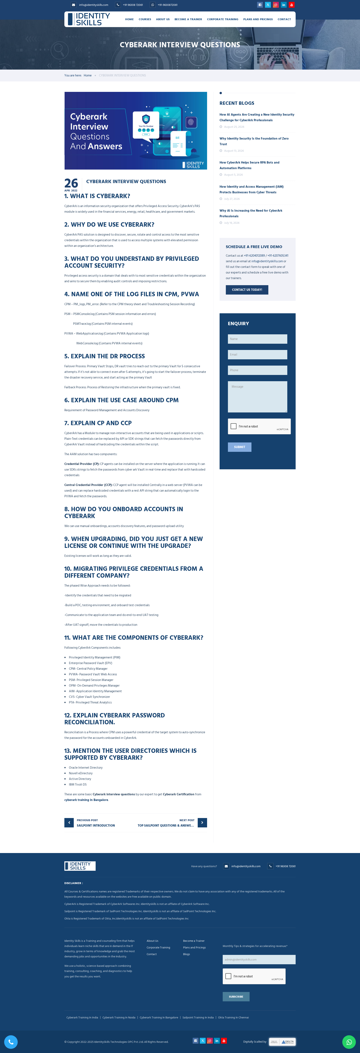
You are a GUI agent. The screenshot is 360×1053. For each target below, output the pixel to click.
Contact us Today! (247, 289)
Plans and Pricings (258, 19)
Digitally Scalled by (255, 1041)
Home (129, 19)
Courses (145, 19)
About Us (163, 19)
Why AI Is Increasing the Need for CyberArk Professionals (251, 213)
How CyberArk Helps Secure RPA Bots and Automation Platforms (249, 165)
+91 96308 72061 (133, 4)
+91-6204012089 (254, 255)
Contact (284, 19)
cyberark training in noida (118, 1017)
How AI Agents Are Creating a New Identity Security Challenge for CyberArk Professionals (257, 117)
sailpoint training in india (198, 1017)
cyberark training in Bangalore (86, 800)
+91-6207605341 (278, 255)
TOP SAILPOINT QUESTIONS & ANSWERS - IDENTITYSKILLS (172, 823)
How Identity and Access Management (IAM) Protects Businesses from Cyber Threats (252, 189)
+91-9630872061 (168, 4)
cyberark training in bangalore (159, 1017)
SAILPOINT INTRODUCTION (96, 823)
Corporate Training (222, 19)
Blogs (186, 954)
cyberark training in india (82, 1017)
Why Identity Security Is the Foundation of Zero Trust (254, 141)
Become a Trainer (188, 19)
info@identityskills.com (93, 4)
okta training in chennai (233, 1017)
